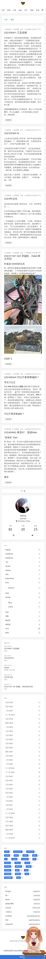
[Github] (13, 535)
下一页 (23, 491)
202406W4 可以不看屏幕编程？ (21, 377)
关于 (26, 10)
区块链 (6, 670)
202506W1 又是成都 (15, 32)
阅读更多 (8, 120)
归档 (8, 10)
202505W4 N (11, 133)
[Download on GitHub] (42, 10)
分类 (14, 10)
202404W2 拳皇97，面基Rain (20, 432)
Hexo (29, 941)
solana (6, 668)
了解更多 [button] (36, 951)
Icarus (34, 941)
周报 (31, 10)
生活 (21, 29)
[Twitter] (32, 535)
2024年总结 (10, 198)
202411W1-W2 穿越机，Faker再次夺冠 (22, 257)
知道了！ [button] (23, 957)
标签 (20, 10)
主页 (3, 10)
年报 (37, 10)
